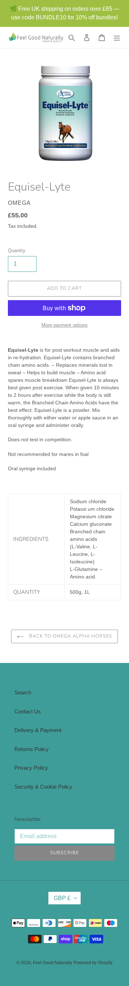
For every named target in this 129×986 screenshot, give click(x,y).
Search (22, 692)
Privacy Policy (31, 768)
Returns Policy (31, 749)
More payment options (65, 325)
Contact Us (27, 711)
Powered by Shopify (93, 962)
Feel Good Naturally (52, 962)
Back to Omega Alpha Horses (70, 636)
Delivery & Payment (37, 730)
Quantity (16, 250)
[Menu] (116, 37)
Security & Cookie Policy (43, 787)
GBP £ (62, 898)
